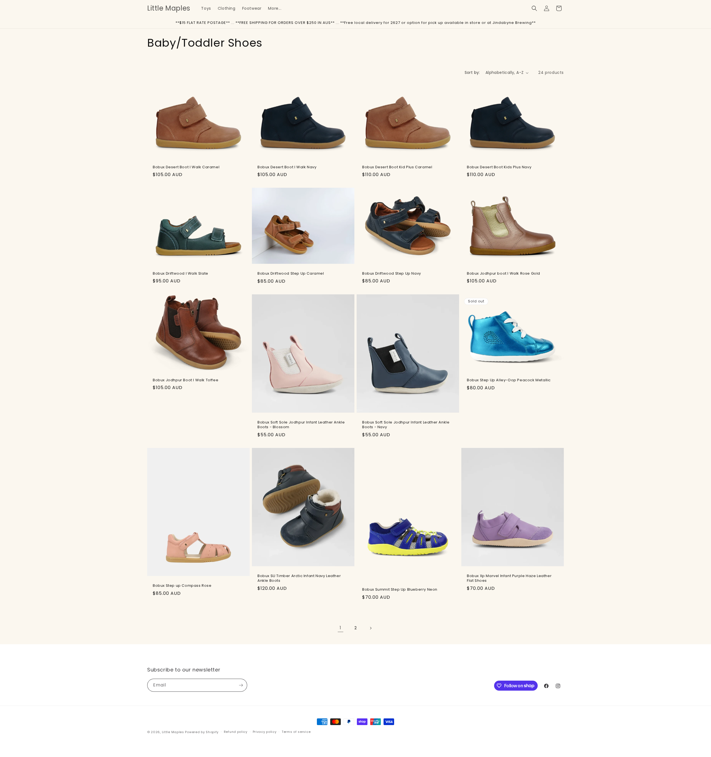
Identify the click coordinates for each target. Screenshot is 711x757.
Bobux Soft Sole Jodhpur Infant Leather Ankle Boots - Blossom (301, 425)
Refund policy (235, 732)
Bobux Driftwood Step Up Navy (391, 273)
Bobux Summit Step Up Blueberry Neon (399, 589)
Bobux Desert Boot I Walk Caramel (186, 167)
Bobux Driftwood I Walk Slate (180, 273)
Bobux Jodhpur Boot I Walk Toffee (185, 380)
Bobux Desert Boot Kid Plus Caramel (397, 167)
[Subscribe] (241, 685)
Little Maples (173, 732)
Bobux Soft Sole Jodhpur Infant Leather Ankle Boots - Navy (405, 425)
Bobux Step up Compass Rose (182, 585)
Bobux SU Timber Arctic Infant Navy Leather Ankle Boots (299, 578)
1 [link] (340, 628)
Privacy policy (265, 732)
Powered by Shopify (202, 732)
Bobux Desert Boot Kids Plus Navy (499, 167)
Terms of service (296, 732)
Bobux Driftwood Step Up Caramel (290, 273)
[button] (534, 8)
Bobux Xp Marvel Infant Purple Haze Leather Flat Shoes (509, 578)
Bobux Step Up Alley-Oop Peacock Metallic (509, 380)
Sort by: (472, 72)
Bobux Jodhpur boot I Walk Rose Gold (503, 273)
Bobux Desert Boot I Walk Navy (286, 167)
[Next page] (370, 628)
